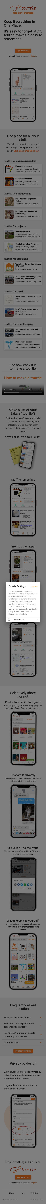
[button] (23, 619)
